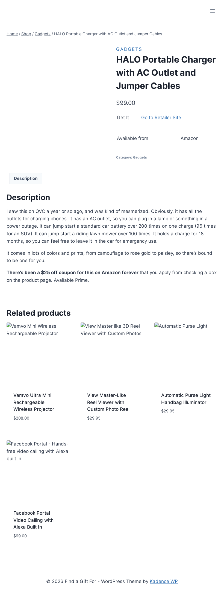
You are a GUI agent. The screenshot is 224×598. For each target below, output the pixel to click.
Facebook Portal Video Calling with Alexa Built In (33, 520)
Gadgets (129, 49)
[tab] (26, 178)
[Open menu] (212, 11)
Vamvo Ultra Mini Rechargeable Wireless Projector (33, 402)
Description (26, 178)
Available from (132, 138)
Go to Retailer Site (161, 117)
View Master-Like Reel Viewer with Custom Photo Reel (108, 402)
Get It (123, 117)
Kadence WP (164, 581)
